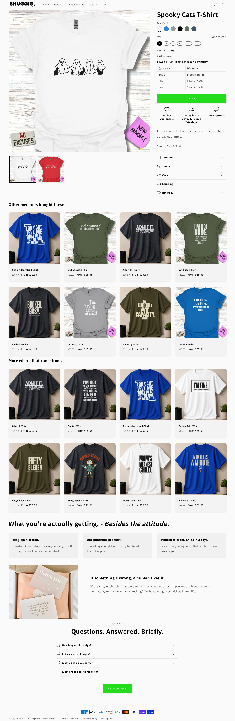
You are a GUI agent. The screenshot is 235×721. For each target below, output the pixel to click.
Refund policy (107, 718)
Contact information (70, 718)
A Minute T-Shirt (187, 500)
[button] (77, 4)
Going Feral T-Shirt (78, 500)
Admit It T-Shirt (131, 269)
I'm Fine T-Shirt (187, 344)
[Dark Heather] (193, 28)
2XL (188, 43)
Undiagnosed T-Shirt (78, 269)
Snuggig (19, 718)
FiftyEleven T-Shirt (22, 500)
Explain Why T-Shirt (189, 426)
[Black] (180, 28)
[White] (159, 28)
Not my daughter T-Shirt (25, 269)
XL (180, 43)
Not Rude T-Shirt (187, 269)
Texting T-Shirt (76, 426)
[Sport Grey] (173, 28)
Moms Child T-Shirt (133, 500)
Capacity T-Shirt (132, 344)
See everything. (117, 688)
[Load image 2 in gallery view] (51, 169)
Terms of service (50, 718)
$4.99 (159, 55)
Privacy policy (33, 718)
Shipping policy (90, 718)
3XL (197, 43)
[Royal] (166, 28)
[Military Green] (187, 28)
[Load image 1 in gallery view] (22, 169)
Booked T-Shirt (20, 344)
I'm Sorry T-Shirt (77, 344)
